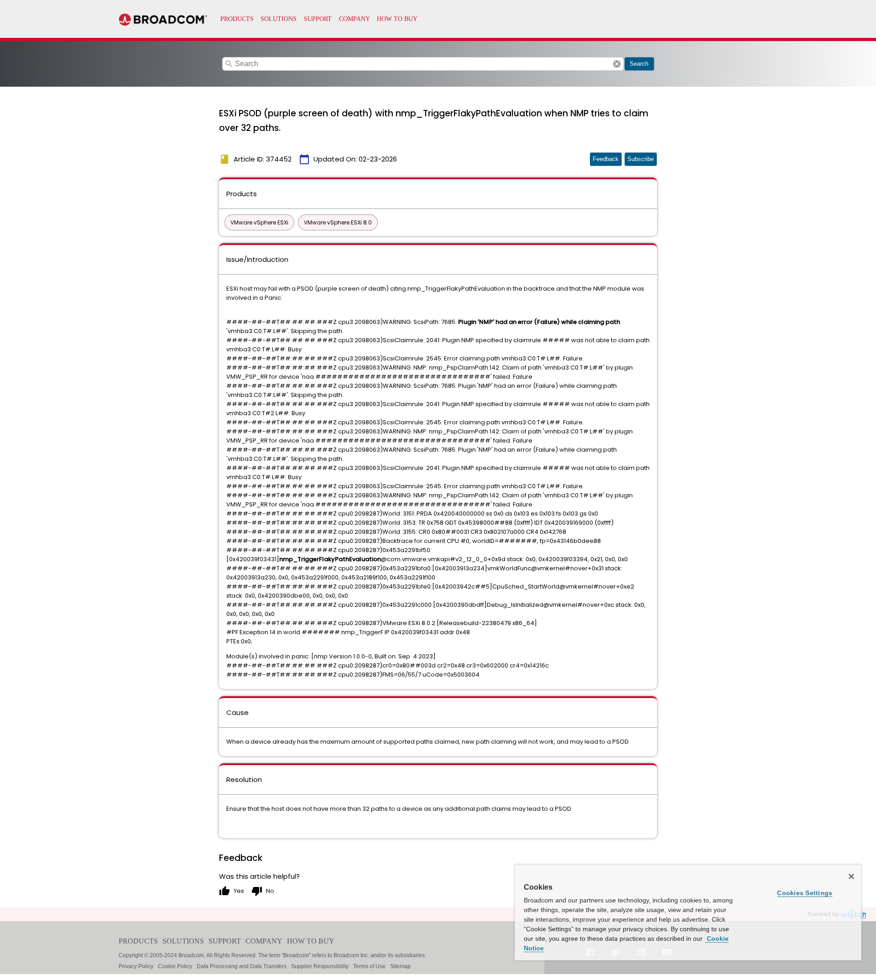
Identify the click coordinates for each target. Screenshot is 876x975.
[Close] (851, 876)
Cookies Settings (804, 893)
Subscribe (640, 159)
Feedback (606, 159)
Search (639, 63)
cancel (616, 63)
